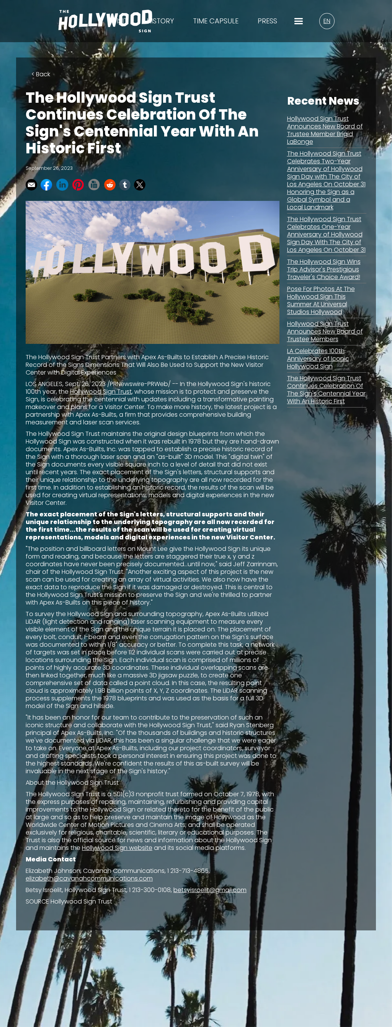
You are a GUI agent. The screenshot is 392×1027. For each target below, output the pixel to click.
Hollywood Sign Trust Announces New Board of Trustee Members (325, 331)
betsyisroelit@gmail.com (210, 890)
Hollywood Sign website (117, 847)
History (160, 21)
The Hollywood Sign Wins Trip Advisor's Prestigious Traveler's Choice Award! (324, 269)
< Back (40, 74)
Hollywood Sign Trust (101, 391)
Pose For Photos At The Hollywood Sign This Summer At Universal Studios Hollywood (321, 300)
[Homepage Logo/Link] (105, 26)
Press (267, 21)
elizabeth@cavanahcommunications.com (89, 878)
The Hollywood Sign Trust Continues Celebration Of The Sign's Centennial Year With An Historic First (326, 390)
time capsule (215, 21)
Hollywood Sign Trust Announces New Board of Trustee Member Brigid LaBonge (325, 130)
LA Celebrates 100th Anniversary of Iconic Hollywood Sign (318, 359)
